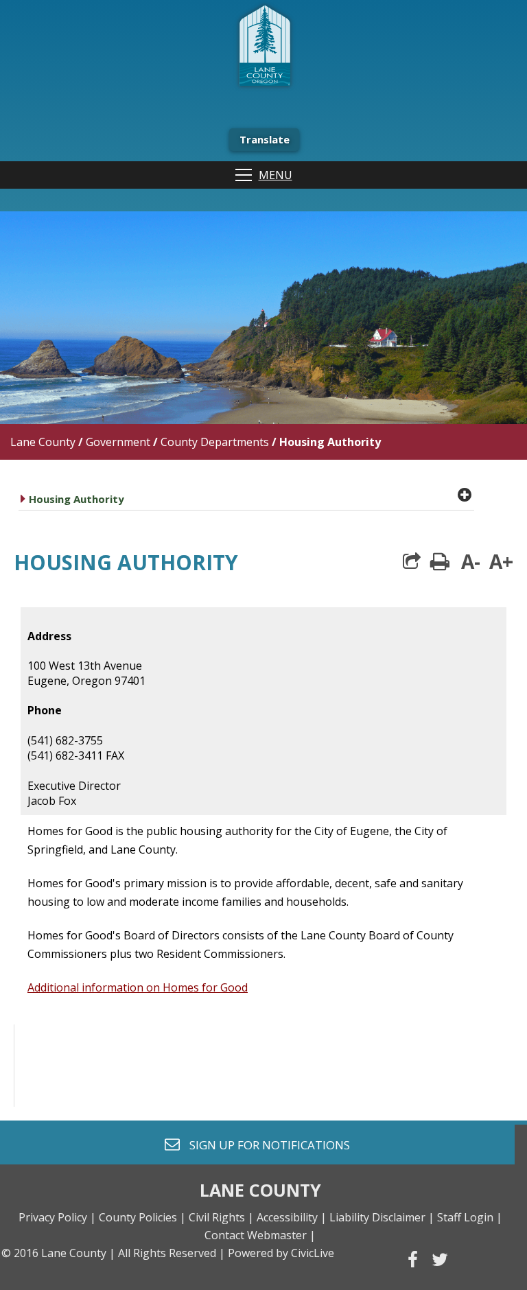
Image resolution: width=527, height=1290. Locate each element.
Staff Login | (469, 1217)
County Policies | (142, 1217)
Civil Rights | (221, 1217)
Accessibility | (292, 1217)
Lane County (42, 441)
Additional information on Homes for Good (137, 987)
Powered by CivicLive (281, 1252)
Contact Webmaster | (260, 1235)
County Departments (215, 441)
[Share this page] (412, 561)
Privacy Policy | (57, 1217)
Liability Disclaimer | (381, 1217)
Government (118, 441)
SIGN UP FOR (264, 1144)
